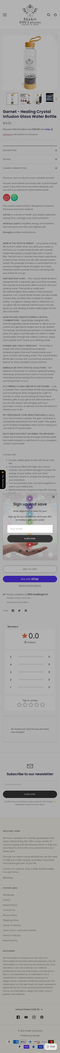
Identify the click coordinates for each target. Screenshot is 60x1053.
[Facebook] (20, 551)
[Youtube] (27, 551)
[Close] (53, 497)
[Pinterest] (39, 551)
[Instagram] (33, 551)
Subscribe (30, 538)
